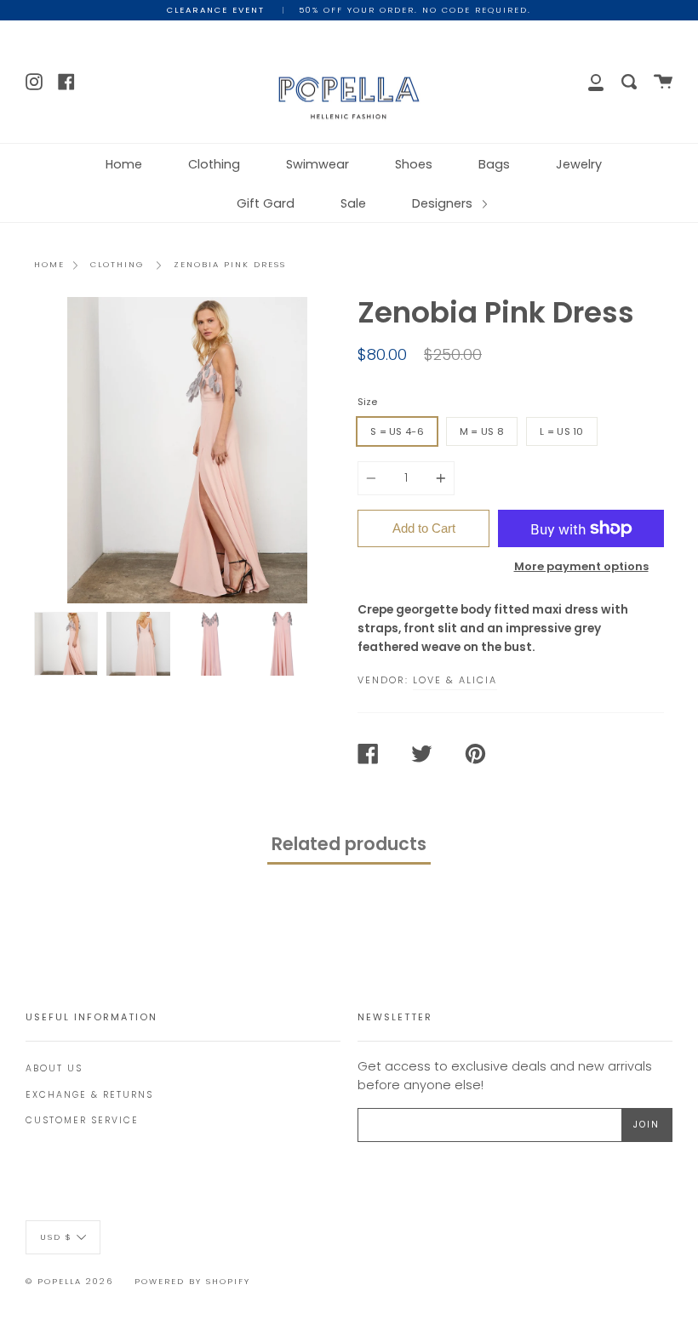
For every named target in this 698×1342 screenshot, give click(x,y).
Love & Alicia (455, 680)
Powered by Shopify (192, 1281)
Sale (353, 203)
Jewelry (579, 164)
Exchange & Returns (89, 1094)
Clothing (214, 164)
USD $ (56, 1236)
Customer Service (82, 1120)
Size (367, 401)
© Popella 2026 (69, 1281)
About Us (54, 1068)
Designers (444, 203)
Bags (494, 164)
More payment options (581, 566)
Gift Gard (266, 203)
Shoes (413, 164)
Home (124, 164)
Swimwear (317, 164)
